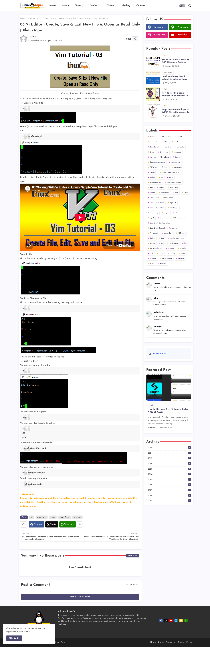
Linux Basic (64, 517)
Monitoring (154, 213)
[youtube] (171, 620)
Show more (132, 556)
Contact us (171, 642)
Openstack (178, 218)
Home (52, 5)
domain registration (157, 162)
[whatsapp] (186, 620)
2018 (169, 485)
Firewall (153, 172)
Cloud (152, 152)
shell (185, 243)
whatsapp (182, 27)
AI (163, 137)
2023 (169, 458)
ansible (180, 137)
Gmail (170, 177)
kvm (176, 193)
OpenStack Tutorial (157, 228)
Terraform (183, 248)
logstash (173, 203)
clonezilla (180, 147)
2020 (169, 474)
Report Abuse (159, 354)
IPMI (151, 187)
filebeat (165, 167)
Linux (52, 517)
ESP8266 (153, 167)
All (32, 517)
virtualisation (167, 258)
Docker (177, 157)
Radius (152, 238)
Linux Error (168, 198)
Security (175, 243)
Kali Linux (174, 187)
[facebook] (161, 620)
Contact (140, 5)
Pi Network (154, 233)
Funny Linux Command (170, 172)
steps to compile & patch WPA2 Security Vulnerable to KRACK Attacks (176, 111)
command (41, 517)
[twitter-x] (166, 620)
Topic (78, 5)
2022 (169, 464)
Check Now (22, 631)
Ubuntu (161, 253)
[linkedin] (176, 620)
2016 (169, 495)
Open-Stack (164, 218)
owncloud (173, 228)
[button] (182, 5)
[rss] (181, 620)
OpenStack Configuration (160, 223)
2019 (169, 479)
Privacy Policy (185, 642)
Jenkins (161, 187)
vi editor (31, 19)
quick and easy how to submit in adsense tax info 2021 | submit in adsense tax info (174, 78)
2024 (169, 453)
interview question (174, 182)
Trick (151, 253)
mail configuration (157, 208)
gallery (152, 177)
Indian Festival (155, 182)
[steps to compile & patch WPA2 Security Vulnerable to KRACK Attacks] (153, 111)
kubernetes (165, 193)
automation (154, 142)
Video (110, 5)
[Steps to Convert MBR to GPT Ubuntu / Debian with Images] (153, 61)
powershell (168, 233)
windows (181, 258)
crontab (153, 157)
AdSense (153, 137)
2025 (169, 448)
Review (152, 243)
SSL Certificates (156, 248)
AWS (166, 142)
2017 (169, 490)
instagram (159, 34)
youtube (182, 34)
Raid (162, 238)
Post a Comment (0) (80, 597)
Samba (163, 243)
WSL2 (152, 264)
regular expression (177, 238)
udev (183, 253)
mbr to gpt (174, 208)
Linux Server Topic (157, 203)
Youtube (163, 264)
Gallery (126, 5)
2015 (169, 501)
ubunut (172, 253)
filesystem (178, 167)
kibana (152, 193)
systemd (171, 248)
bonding (168, 147)
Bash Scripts (154, 147)
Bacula (176, 142)
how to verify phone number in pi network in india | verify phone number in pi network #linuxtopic (175, 94)
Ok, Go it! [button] (14, 638)
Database (165, 157)
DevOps (94, 5)
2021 (169, 469)
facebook (159, 27)
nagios (166, 213)
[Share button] (80, 524)
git (162, 177)
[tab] (52, 6)
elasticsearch (176, 162)
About (65, 5)
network (177, 213)
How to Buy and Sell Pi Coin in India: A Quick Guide (168, 410)
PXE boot (181, 233)
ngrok (152, 218)
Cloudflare (164, 152)
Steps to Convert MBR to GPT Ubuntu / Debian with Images (175, 61)
